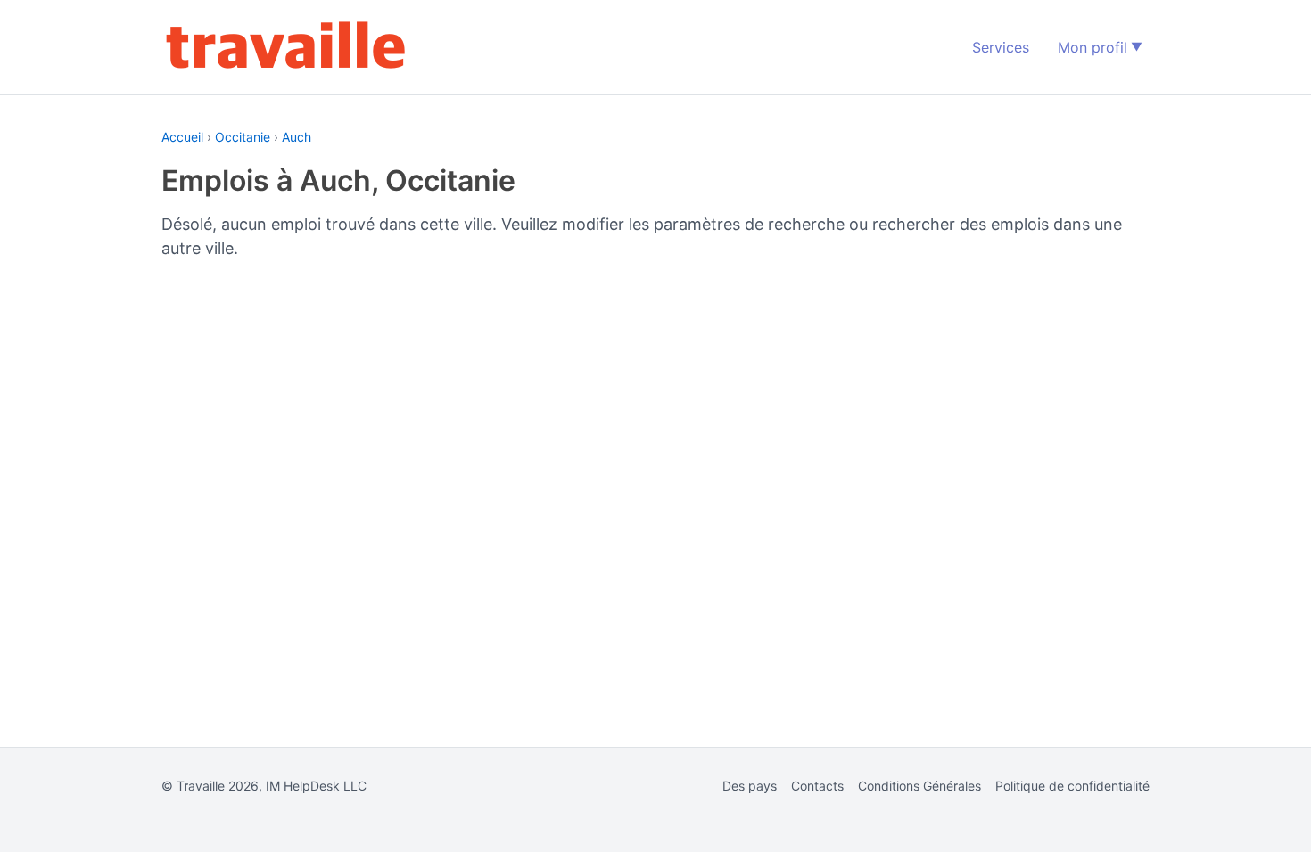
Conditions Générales (919, 785)
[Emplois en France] (286, 47)
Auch (296, 136)
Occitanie (242, 136)
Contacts (817, 785)
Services (1000, 47)
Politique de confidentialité (1072, 785)
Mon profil (1092, 47)
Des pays (749, 785)
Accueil (182, 136)
